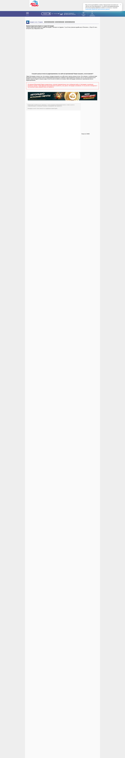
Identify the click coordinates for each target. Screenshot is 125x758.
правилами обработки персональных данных (97, 9)
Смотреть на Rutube (69, 22)
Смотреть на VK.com (49, 22)
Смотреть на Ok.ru (60, 22)
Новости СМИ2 (85, 133)
